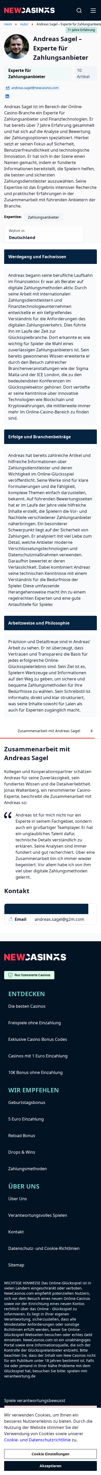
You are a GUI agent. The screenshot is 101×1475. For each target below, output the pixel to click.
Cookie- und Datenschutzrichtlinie (37, 1440)
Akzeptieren (50, 1465)
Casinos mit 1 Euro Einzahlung (38, 1056)
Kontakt (16, 1232)
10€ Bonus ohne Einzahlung (35, 1072)
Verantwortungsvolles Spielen (37, 1215)
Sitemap (16, 1265)
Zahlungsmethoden (27, 1169)
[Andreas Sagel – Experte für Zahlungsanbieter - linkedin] (7, 96)
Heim (8, 24)
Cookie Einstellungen (50, 1453)
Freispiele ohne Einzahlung (34, 1023)
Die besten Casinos (27, 1006)
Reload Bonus (21, 1135)
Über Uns (17, 1199)
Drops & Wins (21, 1152)
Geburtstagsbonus (26, 1102)
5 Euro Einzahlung (26, 1119)
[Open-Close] (94, 10)
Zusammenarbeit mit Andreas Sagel (49, 730)
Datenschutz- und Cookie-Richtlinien (44, 1248)
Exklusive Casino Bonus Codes (37, 1039)
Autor (24, 24)
